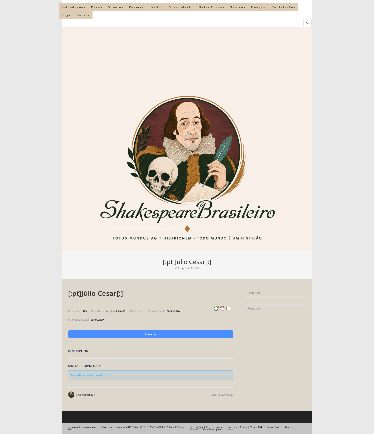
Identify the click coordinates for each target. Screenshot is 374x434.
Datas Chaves (273, 427)
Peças (209, 427)
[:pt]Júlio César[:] (190, 268)
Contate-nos (208, 429)
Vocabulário (256, 427)
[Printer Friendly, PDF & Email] (222, 308)
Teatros (289, 427)
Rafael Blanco (176, 427)
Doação (194, 429)
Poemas (232, 427)
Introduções (196, 427)
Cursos (230, 429)
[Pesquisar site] (307, 23)
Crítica (243, 427)
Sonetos (220, 427)
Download (151, 334)
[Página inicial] (176, 268)
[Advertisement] (187, 56)
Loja (220, 429)
